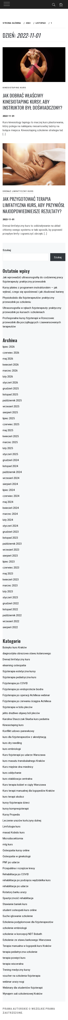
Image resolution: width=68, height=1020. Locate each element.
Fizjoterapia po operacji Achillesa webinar (26, 695)
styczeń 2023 (10, 597)
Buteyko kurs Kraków (15, 647)
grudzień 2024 (11, 460)
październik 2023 (12, 543)
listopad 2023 (10, 537)
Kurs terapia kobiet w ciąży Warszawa (24, 784)
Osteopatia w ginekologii (17, 856)
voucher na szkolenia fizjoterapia (21, 975)
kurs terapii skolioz (13, 796)
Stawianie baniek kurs (15, 904)
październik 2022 (12, 615)
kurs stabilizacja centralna (17, 778)
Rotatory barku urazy (15, 892)
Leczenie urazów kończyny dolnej (22, 820)
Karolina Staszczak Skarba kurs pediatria (26, 719)
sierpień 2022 (10, 627)
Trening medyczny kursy (16, 969)
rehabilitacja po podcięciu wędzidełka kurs (27, 880)
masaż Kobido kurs (14, 832)
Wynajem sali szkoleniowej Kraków (22, 993)
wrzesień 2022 (11, 621)
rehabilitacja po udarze (15, 886)
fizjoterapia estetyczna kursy (19, 671)
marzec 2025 (10, 442)
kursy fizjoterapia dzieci (16, 802)
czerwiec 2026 (11, 352)
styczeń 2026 (10, 382)
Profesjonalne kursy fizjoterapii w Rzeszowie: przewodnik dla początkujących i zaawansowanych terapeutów (32, 322)
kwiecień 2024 (11, 507)
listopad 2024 (10, 466)
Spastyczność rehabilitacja (18, 898)
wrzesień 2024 (11, 478)
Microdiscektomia (13, 838)
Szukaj (7, 250)
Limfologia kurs (11, 826)
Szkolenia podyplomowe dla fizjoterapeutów (28, 922)
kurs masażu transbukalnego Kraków (24, 760)
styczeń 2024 (10, 525)
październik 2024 (12, 472)
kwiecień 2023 (11, 579)
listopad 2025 (10, 394)
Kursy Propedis (11, 814)
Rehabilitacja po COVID (16, 874)
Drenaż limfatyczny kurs (18, 191)
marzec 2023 (10, 585)
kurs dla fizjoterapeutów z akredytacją (24, 737)
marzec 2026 (10, 370)
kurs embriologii (12, 749)
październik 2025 (12, 400)
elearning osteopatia (14, 665)
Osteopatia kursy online (16, 850)
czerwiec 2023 (11, 567)
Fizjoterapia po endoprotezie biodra (23, 689)
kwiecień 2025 (11, 436)
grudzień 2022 (11, 603)
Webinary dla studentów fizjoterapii (23, 987)
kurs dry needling (12, 743)
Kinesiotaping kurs (14, 88)
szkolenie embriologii (15, 928)
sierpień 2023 (10, 555)
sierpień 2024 (10, 484)
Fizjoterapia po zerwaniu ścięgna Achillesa (27, 701)
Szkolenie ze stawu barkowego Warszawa (27, 940)
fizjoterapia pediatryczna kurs (19, 677)
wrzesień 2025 (11, 406)
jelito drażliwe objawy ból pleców (21, 713)
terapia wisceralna (13, 963)
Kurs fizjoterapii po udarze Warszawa (24, 754)
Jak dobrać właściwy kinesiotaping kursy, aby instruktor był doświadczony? (32, 101)
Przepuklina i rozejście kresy (19, 868)
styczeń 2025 (10, 454)
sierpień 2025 (10, 412)
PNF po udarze (11, 862)
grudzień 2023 (11, 531)
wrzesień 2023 (11, 549)
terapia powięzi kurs (14, 957)
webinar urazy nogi (13, 981)
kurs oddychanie (12, 772)
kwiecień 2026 (11, 364)
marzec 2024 (10, 513)
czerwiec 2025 (11, 424)
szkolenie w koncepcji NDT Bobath (22, 934)
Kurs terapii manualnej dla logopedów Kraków (29, 790)
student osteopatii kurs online (20, 910)
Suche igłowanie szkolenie (18, 916)
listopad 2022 (10, 609)
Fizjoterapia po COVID (15, 683)
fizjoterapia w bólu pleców (17, 707)
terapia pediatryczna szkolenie (20, 951)
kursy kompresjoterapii (16, 808)
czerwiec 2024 (11, 496)
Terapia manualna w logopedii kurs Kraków (27, 945)
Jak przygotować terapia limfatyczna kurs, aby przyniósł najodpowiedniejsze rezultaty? (34, 204)
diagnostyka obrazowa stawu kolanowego (27, 653)
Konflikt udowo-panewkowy (18, 731)
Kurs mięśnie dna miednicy (18, 766)
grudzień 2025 (11, 388)
